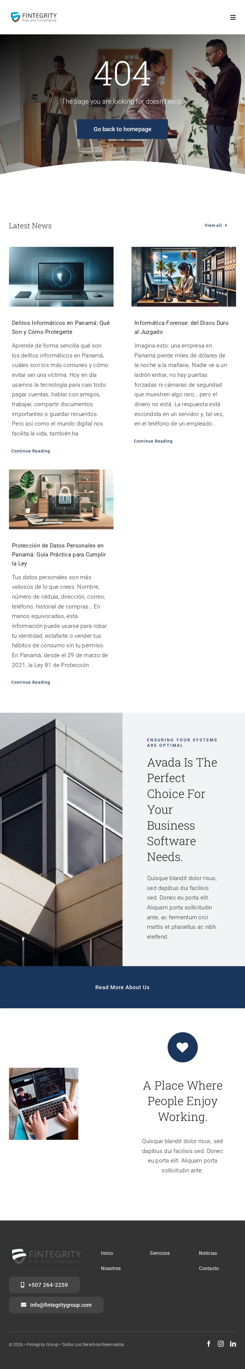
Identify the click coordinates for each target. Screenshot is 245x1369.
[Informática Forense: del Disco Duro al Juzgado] (183, 277)
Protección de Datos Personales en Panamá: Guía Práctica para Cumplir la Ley (59, 554)
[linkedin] (233, 1344)
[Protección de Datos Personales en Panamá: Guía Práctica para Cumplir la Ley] (61, 499)
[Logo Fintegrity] (33, 13)
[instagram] (221, 1344)
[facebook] (209, 1344)
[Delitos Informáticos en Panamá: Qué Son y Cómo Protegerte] (61, 277)
